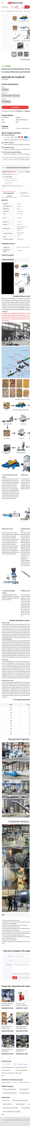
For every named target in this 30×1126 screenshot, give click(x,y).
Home (3, 11)
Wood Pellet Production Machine (10, 1108)
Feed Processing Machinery (9, 1089)
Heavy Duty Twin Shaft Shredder (9, 1073)
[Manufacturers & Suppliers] (15, 2)
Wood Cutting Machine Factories (20, 1100)
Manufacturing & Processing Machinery (14, 11)
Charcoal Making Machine (22, 1070)
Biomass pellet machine (21, 1067)
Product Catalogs (23, 1064)
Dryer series (18, 1073)
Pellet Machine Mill (20, 1104)
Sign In (4, 186)
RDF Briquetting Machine (7, 1067)
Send (15, 977)
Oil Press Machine (6, 1070)
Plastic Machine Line (8, 1104)
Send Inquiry (15, 107)
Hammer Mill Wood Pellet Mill (9, 1093)
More (3, 1114)
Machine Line (6, 1100)
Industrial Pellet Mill (24, 1093)
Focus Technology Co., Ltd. (19, 1119)
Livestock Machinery (24, 1089)
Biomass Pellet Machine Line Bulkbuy (11, 1111)
